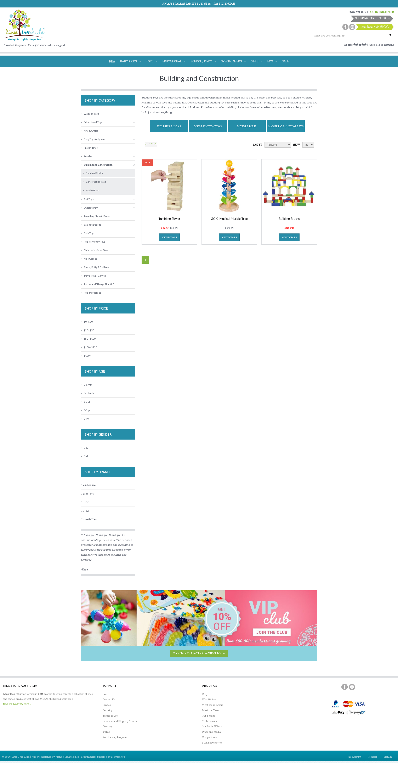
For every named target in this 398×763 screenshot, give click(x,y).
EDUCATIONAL (172, 61)
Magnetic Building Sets (286, 126)
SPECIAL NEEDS (231, 61)
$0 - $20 (88, 321)
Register (372, 756)
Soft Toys (89, 199)
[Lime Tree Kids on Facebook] (344, 687)
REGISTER (387, 12)
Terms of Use (110, 715)
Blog (204, 694)
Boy (86, 447)
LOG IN (373, 12)
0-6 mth (88, 384)
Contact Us (109, 699)
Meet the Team (211, 710)
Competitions (209, 737)
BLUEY (85, 502)
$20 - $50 (89, 330)
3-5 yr (87, 410)
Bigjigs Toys (87, 493)
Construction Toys (208, 126)
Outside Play (91, 207)
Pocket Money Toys (94, 241)
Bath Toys (89, 233)
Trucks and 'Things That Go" (99, 284)
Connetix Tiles (89, 519)
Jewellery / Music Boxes (97, 216)
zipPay (106, 731)
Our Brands (208, 715)
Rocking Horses (92, 292)
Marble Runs (246, 126)
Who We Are (209, 699)
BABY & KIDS (128, 61)
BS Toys (85, 510)
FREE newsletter (212, 742)
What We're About (212, 704)
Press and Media (211, 731)
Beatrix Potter (88, 485)
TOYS (150, 61)
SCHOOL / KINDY (201, 61)
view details (169, 237)
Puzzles (88, 156)
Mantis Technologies (67, 756)
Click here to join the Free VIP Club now (199, 653)
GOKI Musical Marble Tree (229, 218)
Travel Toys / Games (95, 275)
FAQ (105, 694)
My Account (354, 756)
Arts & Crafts (91, 130)
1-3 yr (87, 401)
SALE (285, 61)
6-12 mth (89, 393)
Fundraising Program (115, 737)
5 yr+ (86, 418)
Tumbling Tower (169, 218)
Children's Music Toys (96, 250)
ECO (270, 61)
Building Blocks (169, 126)
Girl (86, 456)
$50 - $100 (90, 338)
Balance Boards (92, 224)
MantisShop (118, 756)
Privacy (107, 704)
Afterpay (108, 726)
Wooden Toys (91, 113)
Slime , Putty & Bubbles (96, 267)
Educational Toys (93, 122)
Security (107, 710)
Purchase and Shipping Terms (120, 721)
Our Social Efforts (212, 726)
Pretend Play (91, 147)
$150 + (87, 355)
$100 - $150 (90, 347)
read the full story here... (17, 703)
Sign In (387, 756)
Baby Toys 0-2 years (95, 139)
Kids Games (90, 258)
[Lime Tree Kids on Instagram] (352, 687)
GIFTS (254, 61)
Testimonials (209, 721)
